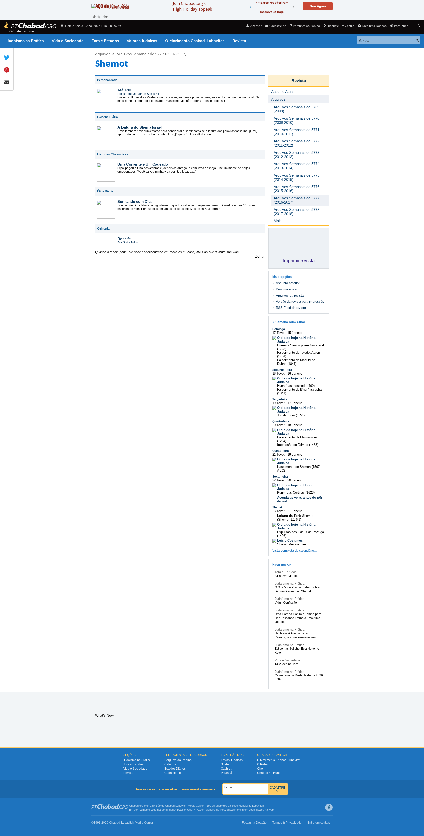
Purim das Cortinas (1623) (296, 492)
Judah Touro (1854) (291, 415)
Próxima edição (287, 289)
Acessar (256, 26)
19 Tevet (278, 403)
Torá (222, 809)
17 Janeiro (294, 403)
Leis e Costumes (290, 540)
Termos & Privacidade (287, 822)
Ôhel (260, 768)
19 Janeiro (294, 454)
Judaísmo (233, 809)
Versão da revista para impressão (300, 301)
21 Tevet (278, 454)
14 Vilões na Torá (286, 664)
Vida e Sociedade (68, 41)
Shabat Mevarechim (291, 544)
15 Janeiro (294, 333)
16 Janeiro (294, 373)
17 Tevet (278, 333)
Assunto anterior (287, 283)
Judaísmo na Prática (25, 41)
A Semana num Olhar (288, 322)
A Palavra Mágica (286, 576)
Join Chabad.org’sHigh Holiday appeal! (192, 6)
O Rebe (262, 764)
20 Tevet (278, 425)
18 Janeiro (294, 425)
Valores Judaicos (142, 41)
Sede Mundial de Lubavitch (248, 805)
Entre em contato (318, 822)
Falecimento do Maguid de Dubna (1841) (296, 362)
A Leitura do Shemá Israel (139, 127)
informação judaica (253, 809)
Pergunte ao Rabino (306, 26)
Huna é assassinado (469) (296, 386)
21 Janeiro (294, 511)
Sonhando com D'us (134, 201)
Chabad (170, 805)
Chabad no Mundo (269, 773)
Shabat (277, 507)
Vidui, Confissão (286, 602)
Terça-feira (280, 399)
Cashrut (226, 768)
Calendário (171, 764)
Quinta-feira (280, 451)
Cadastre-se (172, 773)
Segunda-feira (282, 370)
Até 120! (124, 90)
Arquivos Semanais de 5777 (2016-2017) (151, 53)
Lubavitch (181, 805)
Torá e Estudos (105, 41)
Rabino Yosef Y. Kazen (190, 809)
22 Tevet (278, 480)
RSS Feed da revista (291, 308)
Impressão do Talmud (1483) (297, 445)
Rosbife (124, 239)
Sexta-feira (280, 476)
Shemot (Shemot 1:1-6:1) (295, 517)
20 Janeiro (294, 480)
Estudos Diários (175, 768)
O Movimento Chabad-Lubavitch (194, 41)
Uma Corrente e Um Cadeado (142, 164)
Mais (278, 221)
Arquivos (102, 53)
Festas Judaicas (232, 760)
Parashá (226, 773)
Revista (239, 41)
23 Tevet (278, 511)
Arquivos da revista (290, 295)
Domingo (278, 329)
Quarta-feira (280, 421)
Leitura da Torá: (289, 516)
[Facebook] (329, 807)
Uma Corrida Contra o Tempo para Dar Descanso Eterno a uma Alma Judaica (298, 618)
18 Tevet (278, 373)
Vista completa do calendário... (294, 550)
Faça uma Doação (374, 26)
